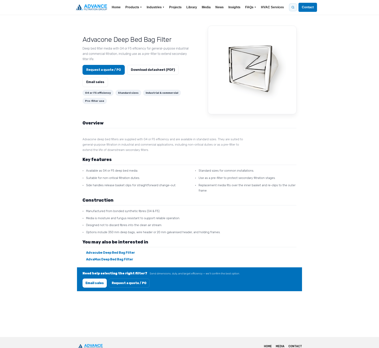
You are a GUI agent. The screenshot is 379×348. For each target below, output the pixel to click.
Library (191, 7)
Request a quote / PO (103, 70)
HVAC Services (272, 7)
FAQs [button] (250, 7)
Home (116, 7)
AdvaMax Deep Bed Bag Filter (109, 259)
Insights (234, 7)
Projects (175, 7)
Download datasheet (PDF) (153, 70)
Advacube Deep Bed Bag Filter (110, 252)
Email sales (95, 82)
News (219, 7)
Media (206, 7)
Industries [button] (155, 7)
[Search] (293, 7)
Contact (308, 7)
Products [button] (133, 7)
